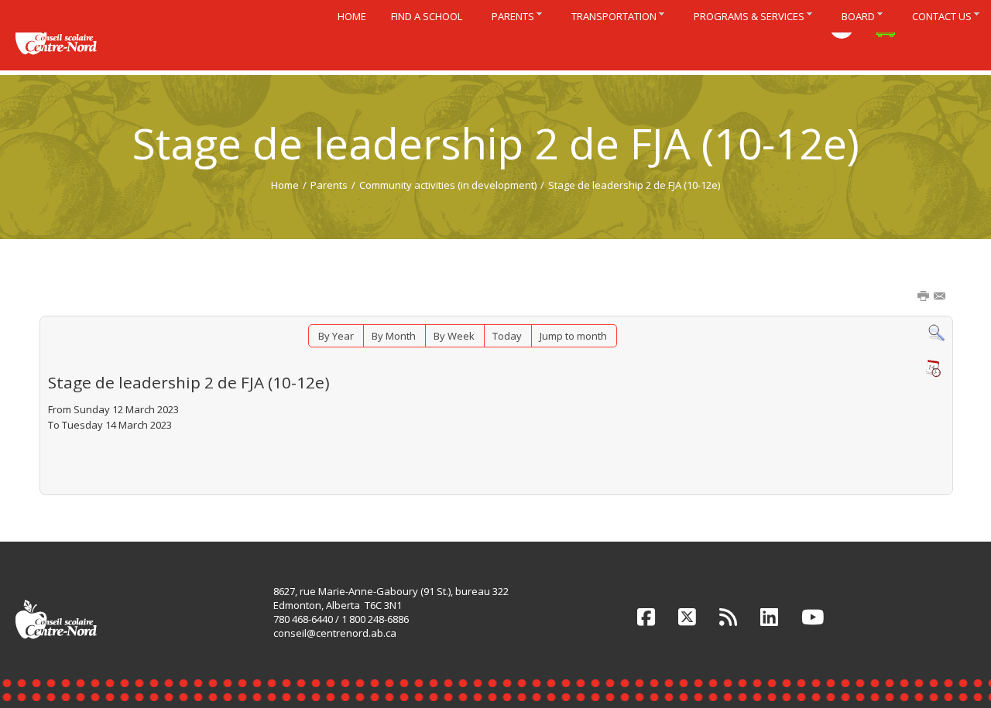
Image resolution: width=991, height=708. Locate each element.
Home (285, 185)
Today (507, 336)
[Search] (936, 332)
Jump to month (573, 336)
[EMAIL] (941, 297)
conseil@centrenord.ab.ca (334, 633)
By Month (394, 336)
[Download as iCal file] (933, 368)
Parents (329, 185)
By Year (336, 336)
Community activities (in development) (448, 185)
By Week (454, 336)
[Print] (924, 297)
